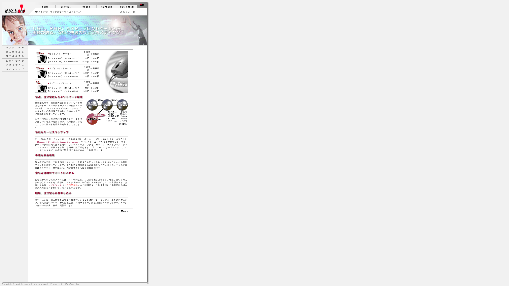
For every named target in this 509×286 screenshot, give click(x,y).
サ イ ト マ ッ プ (15, 69)
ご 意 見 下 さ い (15, 65)
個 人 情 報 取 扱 (15, 52)
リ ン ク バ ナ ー (15, 47)
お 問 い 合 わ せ (15, 61)
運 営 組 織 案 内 (15, 56)
